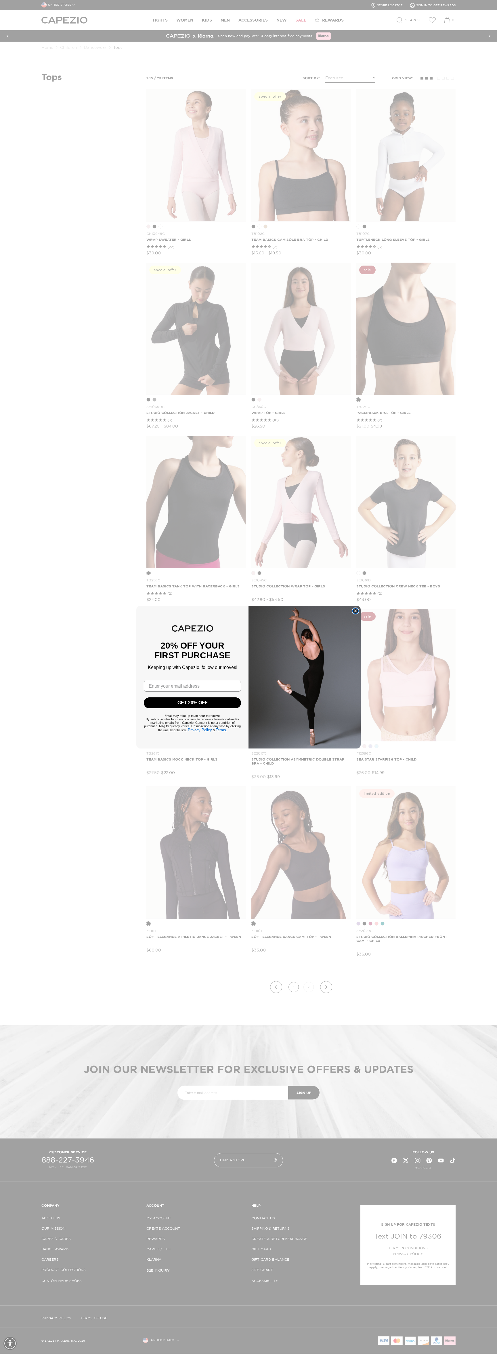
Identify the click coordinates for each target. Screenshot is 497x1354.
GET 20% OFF (192, 702)
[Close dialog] (355, 611)
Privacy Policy (200, 730)
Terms (221, 730)
